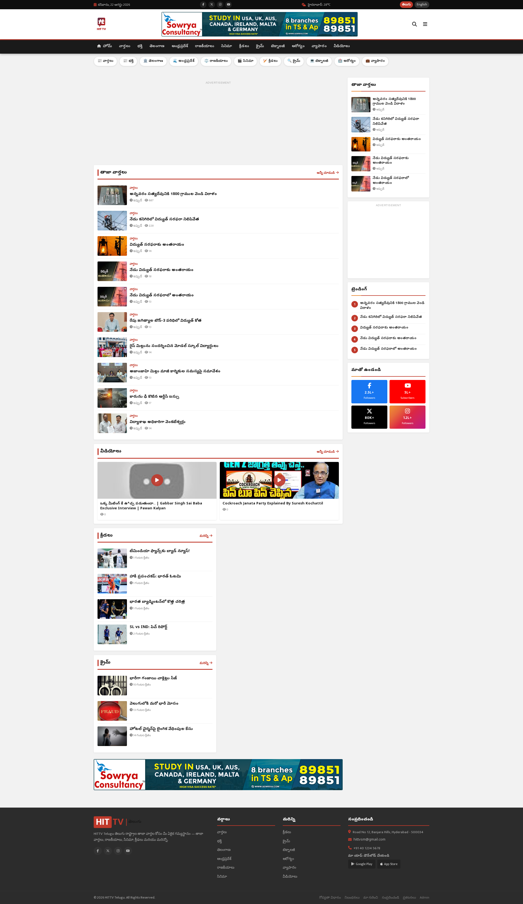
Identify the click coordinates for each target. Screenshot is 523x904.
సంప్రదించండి (390, 897)
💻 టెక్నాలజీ (319, 61)
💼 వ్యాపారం (375, 61)
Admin (424, 897)
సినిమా (226, 46)
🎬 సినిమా (245, 61)
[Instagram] (118, 851)
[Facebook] (98, 851)
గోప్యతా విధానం (330, 897)
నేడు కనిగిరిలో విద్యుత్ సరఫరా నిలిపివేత (396, 121)
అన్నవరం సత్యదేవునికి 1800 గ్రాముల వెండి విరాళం (394, 101)
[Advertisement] (218, 124)
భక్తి (139, 46)
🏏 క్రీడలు (270, 61)
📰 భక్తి (128, 61)
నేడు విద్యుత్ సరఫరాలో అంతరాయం (391, 180)
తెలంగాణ (157, 46)
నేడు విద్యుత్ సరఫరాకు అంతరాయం (391, 161)
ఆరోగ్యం (298, 46)
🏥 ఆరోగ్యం (347, 61)
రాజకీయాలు (204, 46)
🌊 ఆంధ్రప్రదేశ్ (183, 61)
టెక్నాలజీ (278, 46)
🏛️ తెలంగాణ (153, 61)
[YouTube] (128, 851)
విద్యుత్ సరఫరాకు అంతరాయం (397, 139)
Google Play (364, 864)
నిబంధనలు (352, 897)
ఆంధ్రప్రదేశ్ (180, 46)
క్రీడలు (244, 46)
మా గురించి (370, 897)
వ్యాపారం (319, 46)
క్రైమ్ (260, 46)
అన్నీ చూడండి (326, 172)
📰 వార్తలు (105, 61)
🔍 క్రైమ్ (293, 61)
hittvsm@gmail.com (369, 840)
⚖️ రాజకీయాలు (216, 61)
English (422, 4)
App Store (390, 864)
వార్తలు (124, 46)
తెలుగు (406, 4)
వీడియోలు (342, 46)
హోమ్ (107, 46)
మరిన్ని (204, 535)
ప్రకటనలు (409, 897)
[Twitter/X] (108, 851)
